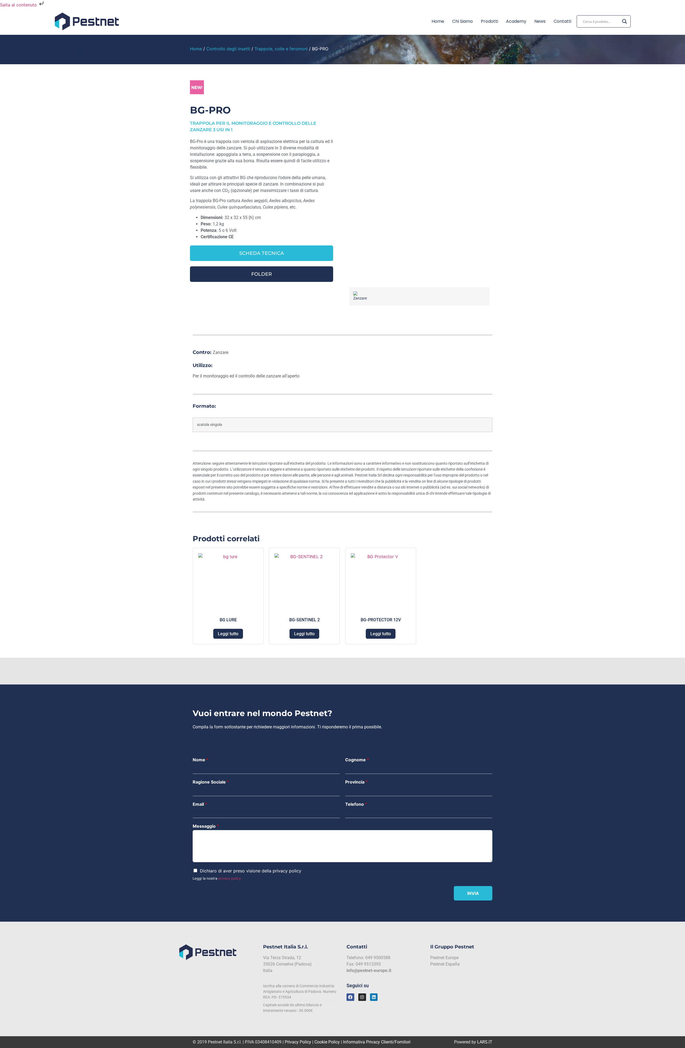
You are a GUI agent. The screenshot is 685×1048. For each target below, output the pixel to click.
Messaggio (206, 826)
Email (200, 804)
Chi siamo (462, 21)
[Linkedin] (374, 997)
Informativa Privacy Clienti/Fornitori (376, 1042)
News (540, 21)
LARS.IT (484, 1042)
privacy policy (229, 878)
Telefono (356, 804)
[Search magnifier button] (624, 21)
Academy (516, 21)
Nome (200, 759)
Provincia (356, 782)
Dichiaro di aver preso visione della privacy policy (250, 870)
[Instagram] (362, 997)
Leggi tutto (228, 633)
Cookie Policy (327, 1042)
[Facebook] (350, 997)
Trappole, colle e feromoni (281, 48)
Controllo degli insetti (228, 48)
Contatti (562, 21)
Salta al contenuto (19, 4)
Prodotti (489, 21)
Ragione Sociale (211, 782)
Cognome (357, 759)
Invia (473, 893)
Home (438, 21)
